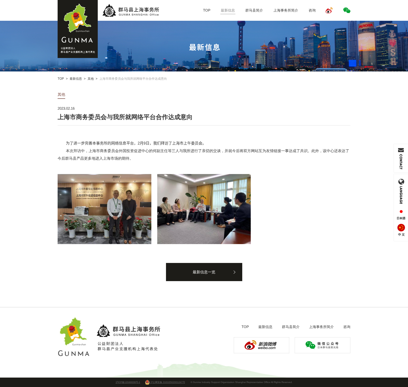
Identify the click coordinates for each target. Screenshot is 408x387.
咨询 (312, 10)
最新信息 (228, 10)
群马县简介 (254, 10)
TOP (206, 10)
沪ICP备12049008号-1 (128, 382)
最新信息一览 (204, 272)
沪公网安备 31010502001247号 (167, 382)
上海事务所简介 (285, 10)
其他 (91, 78)
